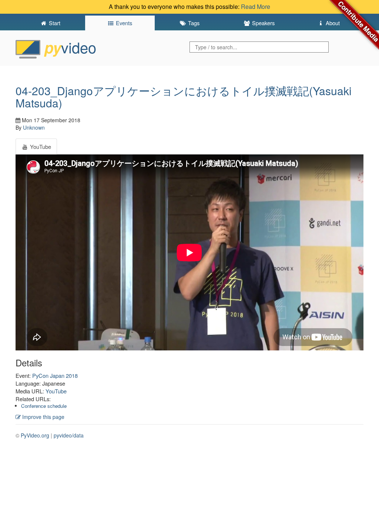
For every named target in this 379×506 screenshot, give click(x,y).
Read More (255, 6)
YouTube (56, 391)
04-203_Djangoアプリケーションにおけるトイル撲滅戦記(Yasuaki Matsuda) (184, 97)
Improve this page (42, 416)
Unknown (34, 127)
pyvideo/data (69, 435)
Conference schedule (44, 405)
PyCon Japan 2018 (55, 375)
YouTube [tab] (39, 146)
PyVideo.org (35, 435)
